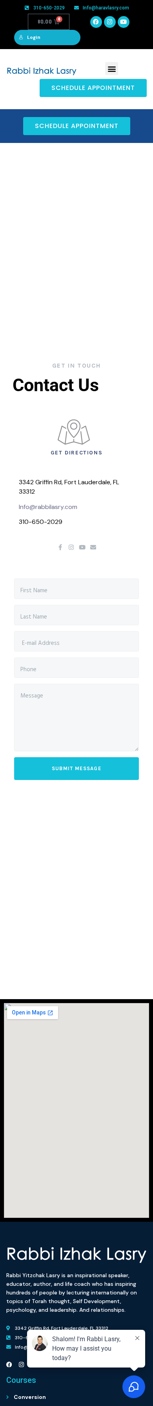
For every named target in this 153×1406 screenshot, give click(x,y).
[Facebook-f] (60, 547)
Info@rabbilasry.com (48, 507)
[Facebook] (96, 22)
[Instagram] (110, 22)
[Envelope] (93, 547)
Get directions (76, 452)
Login (33, 37)
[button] (111, 68)
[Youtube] (123, 22)
